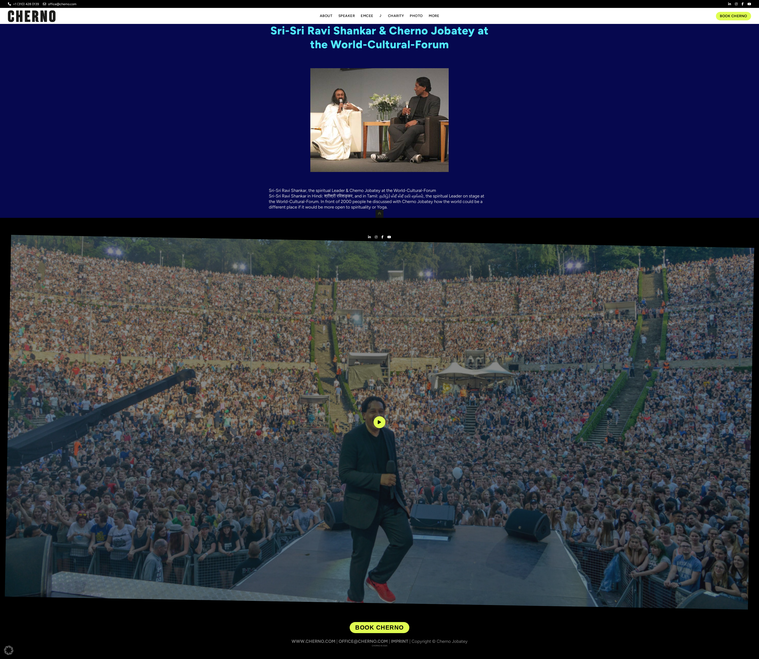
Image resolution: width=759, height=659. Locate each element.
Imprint (399, 641)
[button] (8, 650)
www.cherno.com (313, 641)
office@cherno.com (62, 4)
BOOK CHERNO (379, 627)
